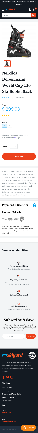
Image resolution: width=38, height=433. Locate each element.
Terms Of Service (8, 397)
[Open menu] (3, 10)
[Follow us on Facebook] (3, 378)
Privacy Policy (7, 400)
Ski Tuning (5, 391)
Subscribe (31, 336)
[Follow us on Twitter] (7, 378)
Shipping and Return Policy (11, 394)
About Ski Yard (7, 387)
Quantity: (5, 146)
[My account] (30, 9)
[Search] (33, 15)
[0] (34, 9)
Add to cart (19, 156)
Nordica (6, 98)
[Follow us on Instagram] (11, 378)
